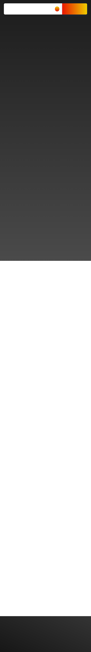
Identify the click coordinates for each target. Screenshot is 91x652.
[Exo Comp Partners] (17, 9)
